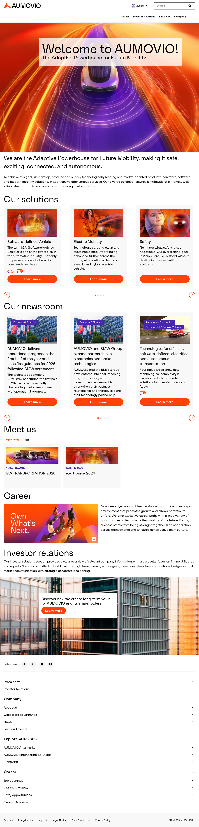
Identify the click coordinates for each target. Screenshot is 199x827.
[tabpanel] (99, 466)
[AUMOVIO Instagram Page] (50, 664)
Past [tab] (26, 439)
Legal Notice (59, 820)
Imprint (43, 820)
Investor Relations (144, 16)
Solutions (164, 16)
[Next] (192, 295)
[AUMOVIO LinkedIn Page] (33, 664)
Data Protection (81, 820)
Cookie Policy (103, 820)
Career (125, 16)
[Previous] (7, 295)
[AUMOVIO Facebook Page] (24, 664)
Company (180, 16)
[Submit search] (190, 6)
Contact (8, 820)
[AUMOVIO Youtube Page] (41, 664)
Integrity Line (26, 820)
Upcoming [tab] (12, 439)
